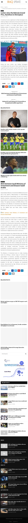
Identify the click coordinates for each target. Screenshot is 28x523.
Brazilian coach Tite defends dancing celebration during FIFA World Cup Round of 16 (13, 153)
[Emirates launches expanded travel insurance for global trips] (4, 410)
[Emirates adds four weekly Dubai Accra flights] (4, 388)
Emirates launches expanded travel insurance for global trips (17, 409)
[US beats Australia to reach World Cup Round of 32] (4, 395)
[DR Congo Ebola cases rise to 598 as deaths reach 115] (4, 486)
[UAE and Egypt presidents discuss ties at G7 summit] (4, 432)
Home (10, 521)
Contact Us (15, 521)
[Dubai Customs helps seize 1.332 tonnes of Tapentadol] (4, 461)
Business (2, 181)
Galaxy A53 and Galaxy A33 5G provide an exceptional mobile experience (14, 102)
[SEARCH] (25, 353)
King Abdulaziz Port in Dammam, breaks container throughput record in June (14, 325)
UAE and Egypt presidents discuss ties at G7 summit (17, 431)
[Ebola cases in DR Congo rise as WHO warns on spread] (4, 478)
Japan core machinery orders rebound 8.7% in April (15, 424)
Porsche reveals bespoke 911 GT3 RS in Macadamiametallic (17, 494)
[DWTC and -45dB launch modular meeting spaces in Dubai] (4, 417)
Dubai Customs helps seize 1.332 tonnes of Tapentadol (16, 460)
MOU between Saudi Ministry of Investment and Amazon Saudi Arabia (14, 94)
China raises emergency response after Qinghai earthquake (17, 452)
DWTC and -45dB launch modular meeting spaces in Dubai (16, 416)
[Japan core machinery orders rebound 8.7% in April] (4, 425)
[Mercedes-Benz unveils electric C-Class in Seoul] (4, 503)
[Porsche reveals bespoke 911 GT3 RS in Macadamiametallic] (4, 495)
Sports (2, 10)
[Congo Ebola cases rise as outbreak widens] (4, 402)
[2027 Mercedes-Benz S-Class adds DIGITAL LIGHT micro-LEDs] (4, 510)
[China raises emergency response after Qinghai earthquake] (4, 453)
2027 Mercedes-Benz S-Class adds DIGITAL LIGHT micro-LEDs (17, 509)
